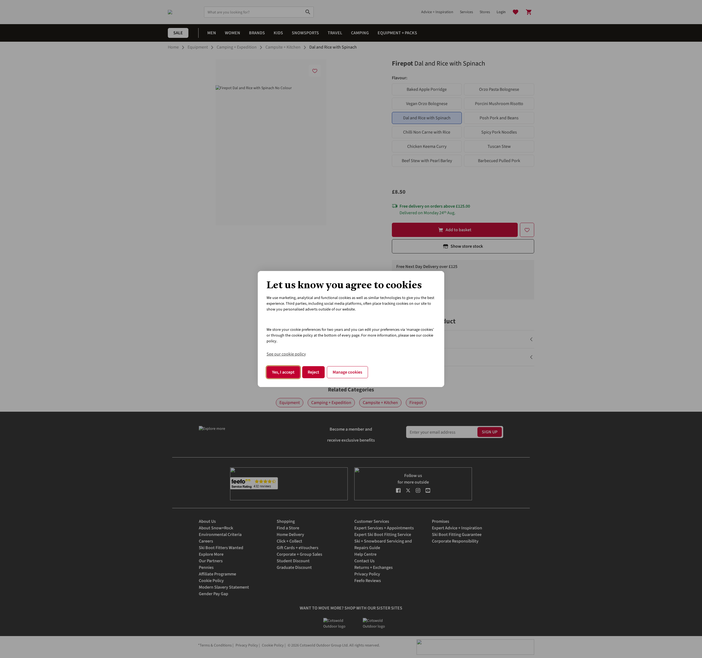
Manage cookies (347, 372)
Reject (313, 372)
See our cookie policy (286, 354)
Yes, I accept (283, 372)
